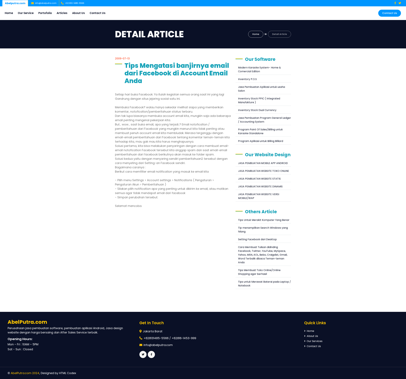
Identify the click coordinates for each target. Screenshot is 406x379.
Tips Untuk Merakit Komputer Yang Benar (263, 220)
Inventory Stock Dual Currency (257, 110)
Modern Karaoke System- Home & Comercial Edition (259, 69)
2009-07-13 (122, 58)
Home (9, 13)
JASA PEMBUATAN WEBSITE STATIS (259, 179)
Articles (62, 13)
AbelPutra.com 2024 (25, 373)
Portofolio (45, 13)
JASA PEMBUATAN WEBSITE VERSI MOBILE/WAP (258, 196)
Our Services (314, 341)
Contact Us (97, 13)
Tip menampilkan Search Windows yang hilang (263, 229)
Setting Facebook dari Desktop (257, 239)
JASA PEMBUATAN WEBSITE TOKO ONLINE (263, 171)
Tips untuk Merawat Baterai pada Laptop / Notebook (264, 283)
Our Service (26, 13)
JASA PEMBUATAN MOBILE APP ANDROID (263, 163)
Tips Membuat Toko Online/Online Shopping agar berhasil (259, 272)
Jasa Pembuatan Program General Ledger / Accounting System (264, 120)
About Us (78, 13)
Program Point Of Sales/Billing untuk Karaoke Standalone (260, 131)
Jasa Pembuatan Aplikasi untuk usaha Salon (261, 89)
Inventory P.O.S (247, 79)
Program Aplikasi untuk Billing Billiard (260, 141)
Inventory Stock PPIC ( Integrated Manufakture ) (259, 100)
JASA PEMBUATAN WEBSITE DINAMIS (260, 186)
